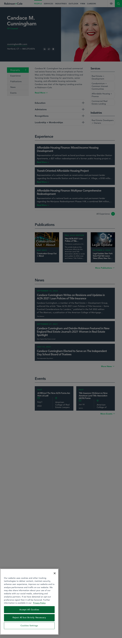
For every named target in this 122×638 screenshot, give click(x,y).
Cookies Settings (29, 625)
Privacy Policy (39, 603)
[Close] (54, 573)
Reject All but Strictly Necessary (29, 617)
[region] (29, 602)
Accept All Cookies (29, 609)
